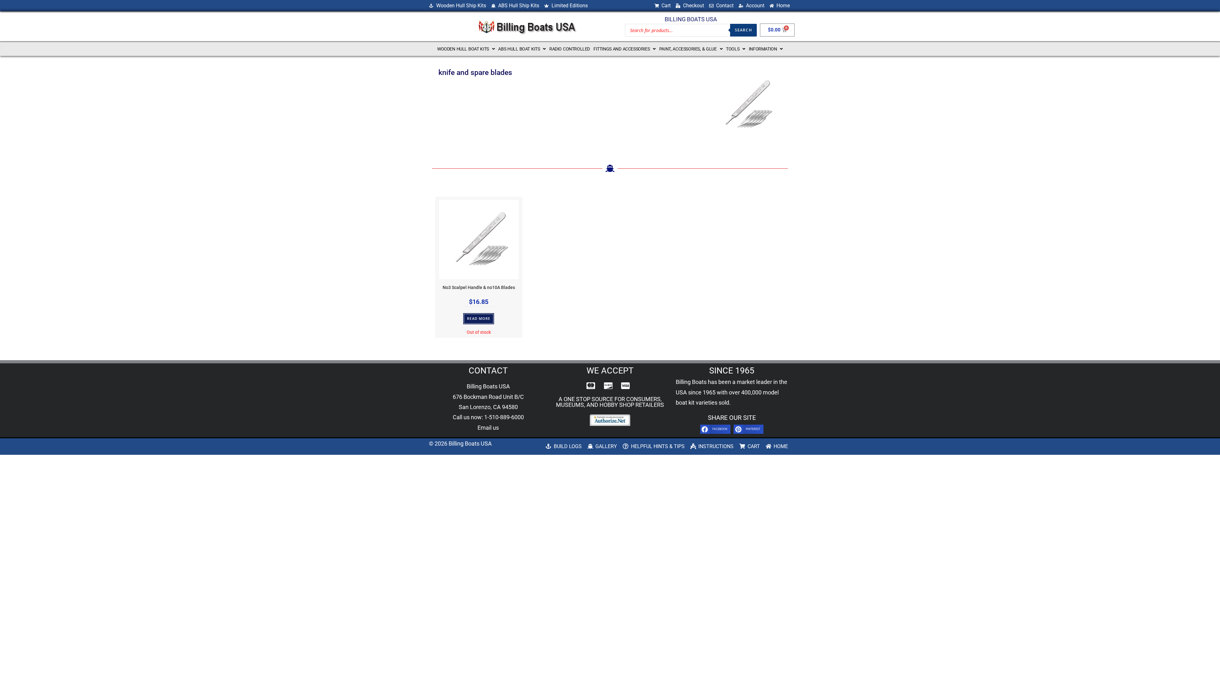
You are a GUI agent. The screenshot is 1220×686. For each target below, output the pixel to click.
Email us (488, 427)
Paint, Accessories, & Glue (688, 48)
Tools (732, 48)
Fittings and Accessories (621, 48)
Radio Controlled (569, 48)
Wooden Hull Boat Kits (463, 48)
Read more (478, 318)
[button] (466, 49)
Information (763, 48)
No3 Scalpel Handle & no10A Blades (479, 287)
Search (743, 30)
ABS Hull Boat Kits (519, 48)
